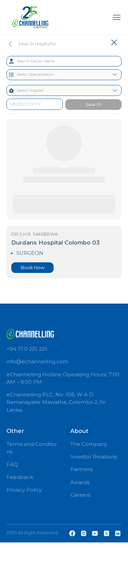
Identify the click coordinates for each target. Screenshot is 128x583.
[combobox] (64, 61)
